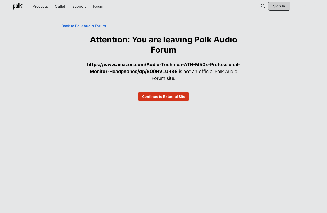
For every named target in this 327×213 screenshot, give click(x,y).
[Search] (263, 6)
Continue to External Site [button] (163, 96)
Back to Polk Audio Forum (84, 25)
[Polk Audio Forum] (17, 6)
